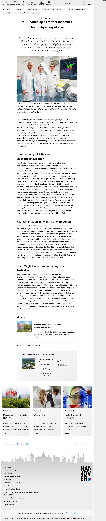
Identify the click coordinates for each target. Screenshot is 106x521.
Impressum (7, 467)
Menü (90, 5)
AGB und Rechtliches (10, 470)
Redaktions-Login (9, 504)
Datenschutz (8, 473)
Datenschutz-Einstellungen (12, 489)
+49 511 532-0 (46, 369)
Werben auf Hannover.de (12, 482)
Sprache (23, 4)
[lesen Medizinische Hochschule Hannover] (16, 411)
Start (2, 4)
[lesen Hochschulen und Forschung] (77, 411)
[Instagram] (22, 444)
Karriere (48, 4)
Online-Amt (41, 4)
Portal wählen (68, 3)
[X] (27, 444)
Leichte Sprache (32, 4)
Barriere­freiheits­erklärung (12, 476)
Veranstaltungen (15, 4)
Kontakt (6, 486)
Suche (84, 5)
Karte (7, 4)
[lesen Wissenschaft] (46, 411)
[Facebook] (17, 444)
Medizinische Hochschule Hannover (38, 354)
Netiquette (7, 479)
